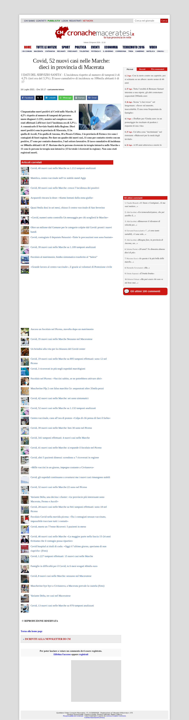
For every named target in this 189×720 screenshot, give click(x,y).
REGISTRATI (75, 21)
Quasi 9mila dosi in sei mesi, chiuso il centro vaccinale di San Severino (68, 207)
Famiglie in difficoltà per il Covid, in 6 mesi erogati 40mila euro (64, 566)
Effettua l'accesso (62, 654)
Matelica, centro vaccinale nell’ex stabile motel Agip (58, 178)
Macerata (38, 51)
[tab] (130, 69)
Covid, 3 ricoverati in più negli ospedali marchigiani (58, 368)
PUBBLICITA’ (54, 21)
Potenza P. (96, 51)
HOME (27, 47)
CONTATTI (41, 21)
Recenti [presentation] (142, 69)
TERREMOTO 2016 (134, 47)
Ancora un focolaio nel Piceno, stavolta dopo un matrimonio (62, 329)
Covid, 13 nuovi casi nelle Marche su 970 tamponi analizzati (62, 605)
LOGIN (65, 21)
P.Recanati (72, 51)
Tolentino (84, 51)
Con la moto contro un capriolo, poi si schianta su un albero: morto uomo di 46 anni (145, 79)
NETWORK (88, 21)
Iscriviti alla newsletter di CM (47, 639)
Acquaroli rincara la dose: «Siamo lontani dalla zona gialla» (62, 197)
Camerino (139, 51)
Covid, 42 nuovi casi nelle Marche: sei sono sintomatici (60, 398)
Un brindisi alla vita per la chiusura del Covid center (58, 349)
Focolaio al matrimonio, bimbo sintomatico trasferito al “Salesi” (64, 257)
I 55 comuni (27, 51)
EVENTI (95, 47)
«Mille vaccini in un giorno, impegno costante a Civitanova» (62, 467)
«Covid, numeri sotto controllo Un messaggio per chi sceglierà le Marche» (69, 217)
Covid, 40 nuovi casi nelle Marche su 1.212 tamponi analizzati (63, 168)
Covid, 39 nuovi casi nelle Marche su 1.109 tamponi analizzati (63, 247)
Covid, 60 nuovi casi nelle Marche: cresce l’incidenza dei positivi (65, 188)
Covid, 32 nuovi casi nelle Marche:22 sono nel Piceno (59, 487)
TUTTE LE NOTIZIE (46, 47)
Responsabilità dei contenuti (73, 716)
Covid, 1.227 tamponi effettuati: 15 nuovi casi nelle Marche (62, 556)
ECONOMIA (111, 47)
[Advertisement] (67, 302)
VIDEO (153, 47)
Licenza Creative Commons (116, 716)
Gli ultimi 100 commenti (145, 291)
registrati (83, 654)
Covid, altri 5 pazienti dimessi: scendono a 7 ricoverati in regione (65, 457)
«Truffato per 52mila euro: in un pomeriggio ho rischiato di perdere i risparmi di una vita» (143, 122)
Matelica (150, 51)
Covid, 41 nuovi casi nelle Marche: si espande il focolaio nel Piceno (66, 447)
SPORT (66, 47)
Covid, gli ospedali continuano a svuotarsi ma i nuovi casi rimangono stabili (70, 477)
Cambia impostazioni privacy (94, 717)
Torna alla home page (31, 631)
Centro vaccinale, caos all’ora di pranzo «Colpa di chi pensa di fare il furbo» (71, 418)
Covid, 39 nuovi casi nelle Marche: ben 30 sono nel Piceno (61, 428)
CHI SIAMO (29, 21)
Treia (130, 51)
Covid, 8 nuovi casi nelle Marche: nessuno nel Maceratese (61, 576)
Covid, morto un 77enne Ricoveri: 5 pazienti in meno (58, 526)
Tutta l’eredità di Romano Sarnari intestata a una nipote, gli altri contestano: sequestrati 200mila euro (144, 92)
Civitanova (50, 51)
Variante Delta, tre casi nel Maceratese (51, 595)
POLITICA (80, 47)
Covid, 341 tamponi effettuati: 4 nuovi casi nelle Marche (60, 437)
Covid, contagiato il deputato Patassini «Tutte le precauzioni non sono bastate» (72, 237)
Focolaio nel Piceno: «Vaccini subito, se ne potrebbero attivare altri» (66, 378)
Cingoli (160, 51)
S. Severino (108, 51)
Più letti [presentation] (130, 69)
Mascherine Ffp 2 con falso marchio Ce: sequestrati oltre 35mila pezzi (67, 388)
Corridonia (120, 51)
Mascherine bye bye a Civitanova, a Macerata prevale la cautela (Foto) (67, 585)
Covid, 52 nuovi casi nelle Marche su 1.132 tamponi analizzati (63, 408)
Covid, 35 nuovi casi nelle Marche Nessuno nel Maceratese (61, 339)
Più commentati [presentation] (157, 69)
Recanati (61, 51)
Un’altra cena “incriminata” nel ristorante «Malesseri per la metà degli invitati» (143, 135)
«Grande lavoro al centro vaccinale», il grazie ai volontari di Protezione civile (71, 266)
